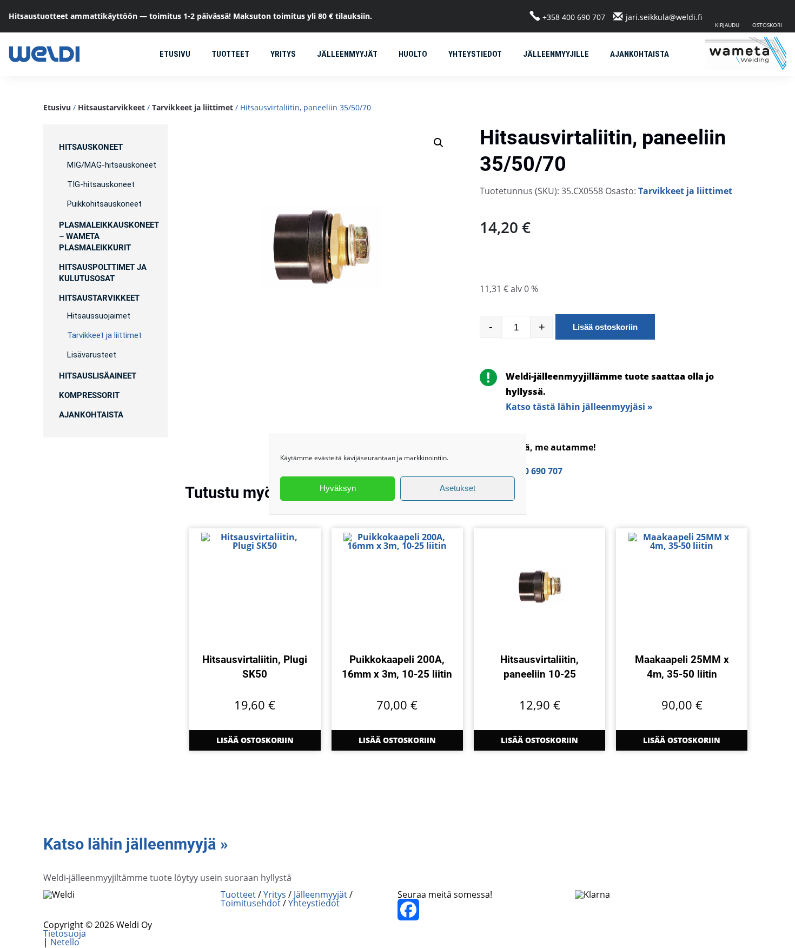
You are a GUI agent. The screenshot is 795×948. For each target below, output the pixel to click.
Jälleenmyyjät (347, 54)
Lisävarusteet (91, 355)
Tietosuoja (64, 933)
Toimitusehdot (251, 903)
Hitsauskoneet (91, 147)
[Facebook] (486, 909)
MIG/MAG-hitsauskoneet (111, 165)
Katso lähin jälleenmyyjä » (135, 844)
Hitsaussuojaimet (98, 316)
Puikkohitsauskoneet (104, 204)
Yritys (283, 54)
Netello (65, 942)
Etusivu (175, 54)
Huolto (413, 54)
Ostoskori (767, 24)
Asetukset (457, 488)
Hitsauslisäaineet (97, 376)
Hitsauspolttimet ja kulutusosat (103, 272)
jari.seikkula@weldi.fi (664, 16)
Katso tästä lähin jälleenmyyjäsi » (579, 407)
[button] (438, 143)
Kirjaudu (727, 24)
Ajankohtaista (639, 54)
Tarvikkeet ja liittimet (192, 107)
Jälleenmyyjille (556, 54)
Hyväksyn (338, 488)
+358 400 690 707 (573, 16)
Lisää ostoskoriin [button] (255, 740)
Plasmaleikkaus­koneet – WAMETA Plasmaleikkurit (109, 236)
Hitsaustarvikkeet (111, 107)
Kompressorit (89, 395)
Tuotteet (230, 54)
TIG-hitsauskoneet (101, 184)
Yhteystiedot (475, 54)
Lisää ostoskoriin (605, 327)
